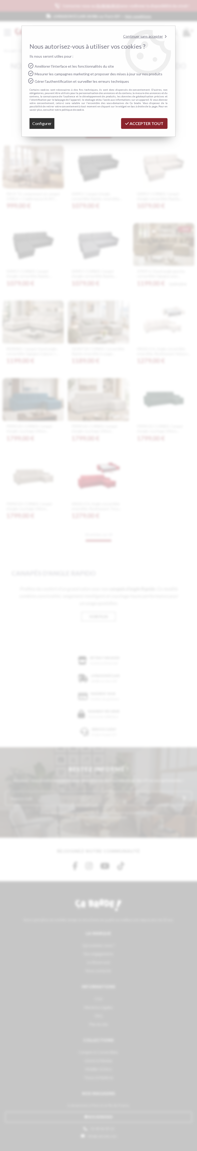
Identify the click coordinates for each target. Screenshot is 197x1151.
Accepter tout (146, 123)
